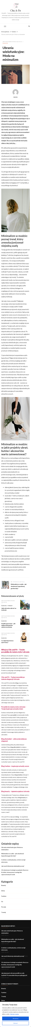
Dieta (3, 890)
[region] (15, 1014)
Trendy (3, 912)
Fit (2, 901)
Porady (10, 605)
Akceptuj (15, 1018)
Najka (16, 97)
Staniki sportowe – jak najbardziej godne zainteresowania (8, 625)
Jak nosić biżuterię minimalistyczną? (12, 866)
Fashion (5, 43)
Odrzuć (15, 1023)
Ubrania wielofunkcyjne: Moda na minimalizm (12, 848)
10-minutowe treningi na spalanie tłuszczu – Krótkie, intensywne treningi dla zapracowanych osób (15, 872)
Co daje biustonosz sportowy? (7, 641)
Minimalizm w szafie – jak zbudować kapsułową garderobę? (12, 855)
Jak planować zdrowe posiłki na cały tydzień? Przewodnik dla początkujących (14, 974)
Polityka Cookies (14, 1014)
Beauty (3, 885)
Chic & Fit (15, 10)
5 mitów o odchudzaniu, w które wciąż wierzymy (13, 861)
